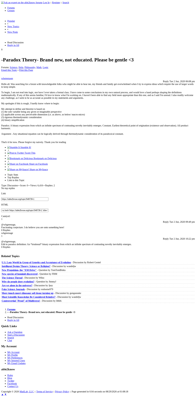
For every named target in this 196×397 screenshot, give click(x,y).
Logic (45, 67)
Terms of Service (44, 391)
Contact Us (12, 386)
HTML (4, 204)
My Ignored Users (16, 360)
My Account (13, 352)
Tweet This (29, 153)
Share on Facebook (38, 164)
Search (65, 2)
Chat (9, 340)
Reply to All (13, 45)
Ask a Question (14, 332)
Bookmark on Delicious (45, 158)
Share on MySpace (38, 169)
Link (3, 193)
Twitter (10, 380)
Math (38, 67)
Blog (9, 378)
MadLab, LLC (27, 391)
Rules (10, 375)
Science (13, 67)
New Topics (13, 26)
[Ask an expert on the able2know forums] (21, 2)
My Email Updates (16, 363)
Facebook (12, 383)
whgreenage (7, 78)
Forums (11, 7)
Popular (11, 21)
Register (56, 2)
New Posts (12, 32)
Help (21, 67)
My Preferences (15, 357)
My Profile (12, 355)
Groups (11, 10)
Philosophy (29, 67)
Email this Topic (9, 70)
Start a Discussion (16, 335)
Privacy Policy (62, 391)
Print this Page (26, 70)
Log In (46, 2)
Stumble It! (25, 147)
